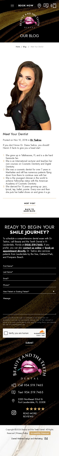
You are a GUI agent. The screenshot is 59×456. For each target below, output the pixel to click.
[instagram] (14, 412)
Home (18, 46)
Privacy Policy (22, 433)
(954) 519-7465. (34, 244)
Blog (24, 46)
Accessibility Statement (40, 433)
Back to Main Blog (29, 210)
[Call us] (53, 6)
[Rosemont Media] (46, 439)
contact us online (32, 247)
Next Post (29, 203)
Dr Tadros (35, 140)
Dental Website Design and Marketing (27, 438)
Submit (29, 343)
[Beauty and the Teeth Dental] (29, 366)
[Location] (39, 6)
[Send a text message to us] (47, 6)
